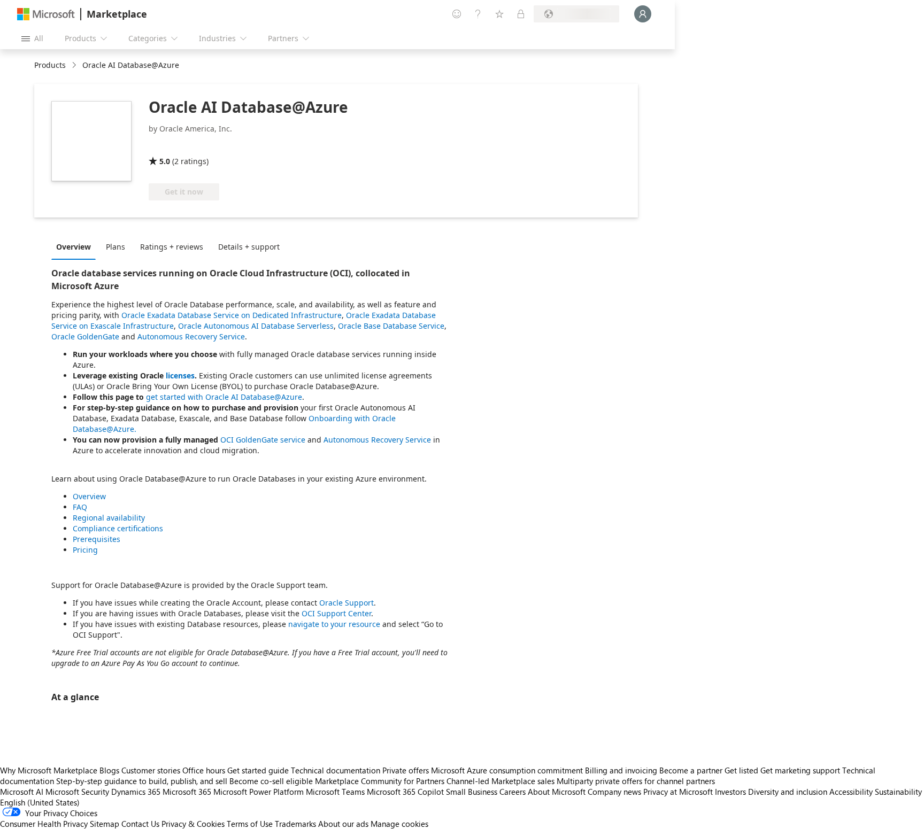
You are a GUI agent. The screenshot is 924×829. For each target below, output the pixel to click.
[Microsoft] (46, 14)
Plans (115, 247)
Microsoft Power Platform (258, 791)
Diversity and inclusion (787, 791)
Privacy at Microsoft (678, 791)
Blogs (109, 770)
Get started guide (258, 770)
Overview (73, 247)
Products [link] (50, 65)
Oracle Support (346, 603)
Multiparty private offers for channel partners (636, 781)
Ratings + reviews (171, 247)
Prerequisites (96, 539)
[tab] (76, 246)
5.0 (164, 161)
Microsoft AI (21, 791)
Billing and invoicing (621, 770)
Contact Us (140, 823)
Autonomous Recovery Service (191, 336)
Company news (614, 791)
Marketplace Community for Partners (379, 781)
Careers (512, 791)
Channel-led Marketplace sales (500, 781)
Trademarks (295, 823)
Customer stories (150, 770)
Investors (730, 791)
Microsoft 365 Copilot (405, 791)
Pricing (85, 550)
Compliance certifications (118, 528)
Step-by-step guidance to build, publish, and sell (141, 781)
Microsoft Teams (335, 791)
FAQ (80, 507)
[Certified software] (184, 145)
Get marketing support (800, 770)
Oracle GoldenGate (85, 336)
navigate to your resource (334, 624)
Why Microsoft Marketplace (48, 770)
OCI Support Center (336, 613)
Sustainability (898, 791)
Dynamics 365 (135, 791)
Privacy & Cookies (193, 823)
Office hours (203, 770)
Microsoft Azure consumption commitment (508, 770)
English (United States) (40, 802)
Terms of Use (250, 823)
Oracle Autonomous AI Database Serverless (256, 326)
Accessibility (851, 791)
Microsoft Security (77, 791)
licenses (180, 375)
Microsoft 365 (187, 791)
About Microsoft (557, 791)
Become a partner (690, 770)
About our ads (343, 823)
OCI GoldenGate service (262, 440)
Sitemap (104, 823)
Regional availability (109, 518)
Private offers (405, 770)
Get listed (741, 770)
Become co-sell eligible (271, 781)
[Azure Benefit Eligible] (265, 145)
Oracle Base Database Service (391, 326)
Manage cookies (399, 823)
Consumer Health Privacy (44, 823)
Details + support (249, 247)
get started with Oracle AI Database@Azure (224, 397)
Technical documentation (335, 770)
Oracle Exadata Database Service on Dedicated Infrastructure (231, 315)
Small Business (471, 791)
